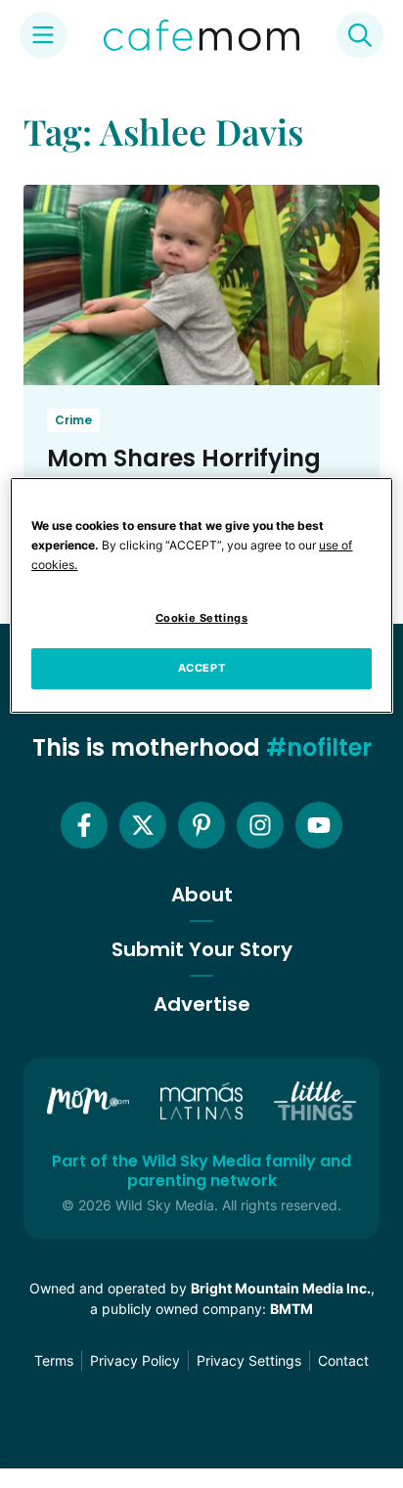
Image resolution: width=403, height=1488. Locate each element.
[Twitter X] (142, 825)
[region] (201, 595)
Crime (73, 420)
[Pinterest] (201, 825)
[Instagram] (260, 825)
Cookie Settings (202, 618)
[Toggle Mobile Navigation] (43, 35)
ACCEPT (201, 668)
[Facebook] (84, 825)
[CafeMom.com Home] (201, 35)
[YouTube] (318, 825)
